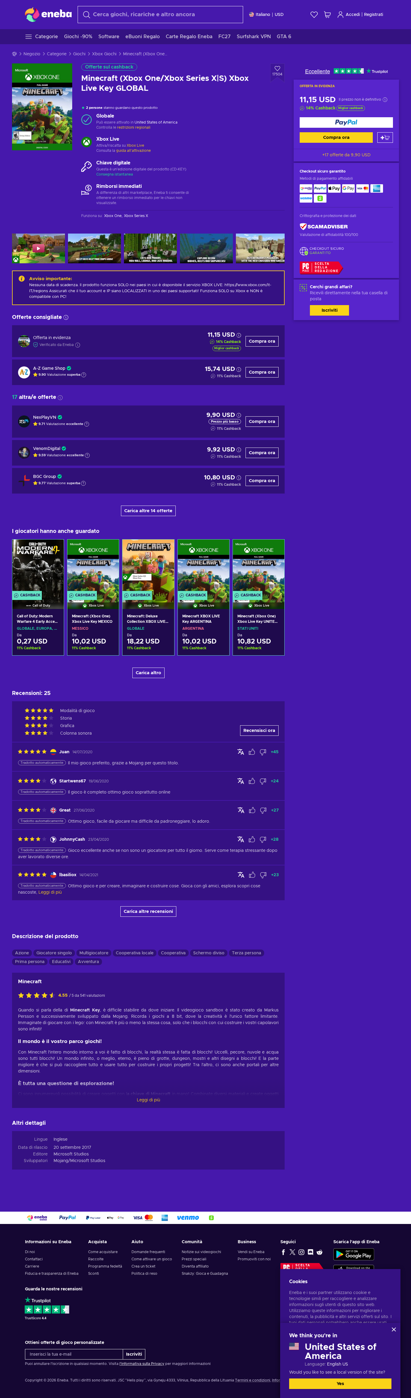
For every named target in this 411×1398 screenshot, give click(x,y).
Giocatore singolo (54, 953)
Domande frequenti (148, 1252)
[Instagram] (301, 1252)
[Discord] (310, 1252)
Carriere (32, 1266)
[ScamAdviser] (324, 227)
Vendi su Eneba (251, 1252)
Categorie (56, 54)
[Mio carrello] (327, 14)
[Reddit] (320, 1252)
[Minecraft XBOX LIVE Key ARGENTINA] (203, 567)
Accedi (353, 15)
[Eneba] (48, 14)
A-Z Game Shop (49, 368)
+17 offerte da (346, 155)
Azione (22, 953)
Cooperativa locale (134, 953)
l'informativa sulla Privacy (141, 1364)
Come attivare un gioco (151, 1259)
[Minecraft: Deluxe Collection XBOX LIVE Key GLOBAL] (148, 567)
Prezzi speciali (194, 1259)
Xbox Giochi (104, 54)
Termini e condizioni (252, 1380)
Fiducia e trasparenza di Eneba (52, 1273)
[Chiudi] (393, 1329)
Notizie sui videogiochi (201, 1252)
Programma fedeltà (105, 1266)
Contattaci (34, 1259)
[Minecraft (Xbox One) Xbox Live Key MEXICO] (93, 567)
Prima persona (30, 962)
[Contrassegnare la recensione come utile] (252, 752)
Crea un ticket (143, 1266)
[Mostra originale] (240, 751)
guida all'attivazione (133, 150)
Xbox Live (135, 145)
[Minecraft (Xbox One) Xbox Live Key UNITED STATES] (258, 567)
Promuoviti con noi (254, 1259)
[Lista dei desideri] (314, 14)
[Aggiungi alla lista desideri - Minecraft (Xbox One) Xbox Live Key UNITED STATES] (274, 549)
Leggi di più (148, 1100)
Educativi (61, 962)
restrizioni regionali (133, 127)
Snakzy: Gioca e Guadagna (205, 1273)
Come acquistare (103, 1252)
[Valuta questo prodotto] (38, 995)
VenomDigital (46, 449)
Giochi (79, 54)
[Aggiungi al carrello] (385, 137)
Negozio (31, 54)
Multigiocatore (93, 953)
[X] (292, 1252)
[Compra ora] (346, 122)
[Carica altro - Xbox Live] (86, 143)
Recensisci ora (259, 730)
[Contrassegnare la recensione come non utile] (263, 752)
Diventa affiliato (195, 1266)
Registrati (373, 15)
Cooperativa (173, 953)
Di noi (30, 1252)
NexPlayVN (44, 417)
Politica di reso (144, 1273)
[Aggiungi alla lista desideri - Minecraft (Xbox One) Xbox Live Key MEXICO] (108, 549)
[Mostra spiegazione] (83, 374)
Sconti (93, 1273)
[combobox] (160, 14)
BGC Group (44, 477)
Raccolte (96, 1259)
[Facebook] (283, 1252)
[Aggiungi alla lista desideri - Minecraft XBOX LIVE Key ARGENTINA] (219, 549)
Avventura (88, 962)
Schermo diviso (208, 953)
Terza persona (246, 953)
